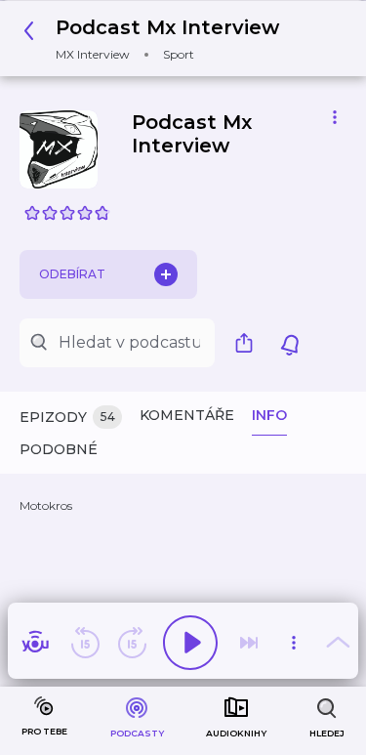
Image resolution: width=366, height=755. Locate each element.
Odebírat (72, 274)
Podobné (59, 449)
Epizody (67, 417)
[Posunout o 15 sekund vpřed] (131, 642)
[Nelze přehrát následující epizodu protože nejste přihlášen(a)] (248, 642)
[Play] (190, 642)
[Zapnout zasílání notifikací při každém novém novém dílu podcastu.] (290, 343)
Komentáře (187, 415)
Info (269, 415)
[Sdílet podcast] (248, 343)
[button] (156, 38)
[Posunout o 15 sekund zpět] (84, 642)
